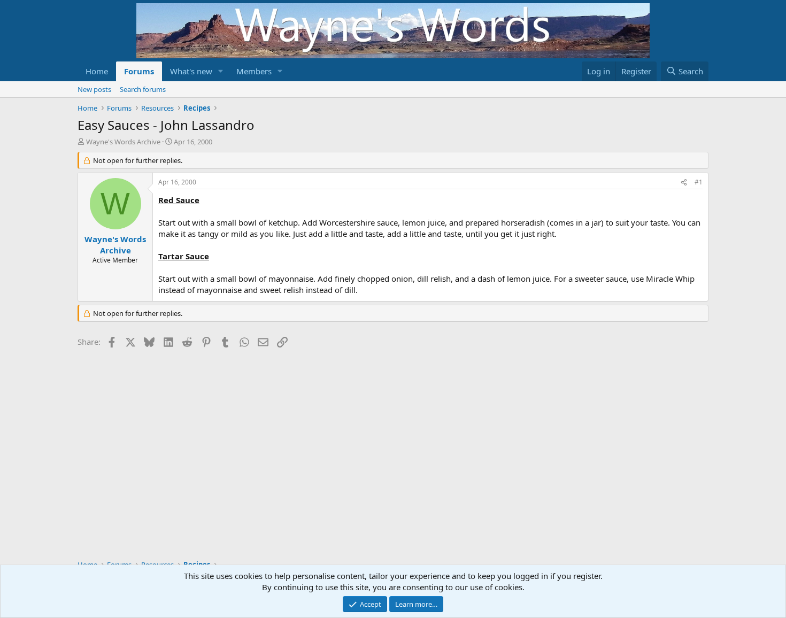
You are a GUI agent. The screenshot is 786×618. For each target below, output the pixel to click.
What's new (191, 71)
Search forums (143, 89)
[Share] (684, 182)
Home (97, 71)
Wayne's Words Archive (123, 141)
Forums (139, 71)
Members (254, 71)
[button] (220, 71)
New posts (94, 89)
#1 (699, 182)
